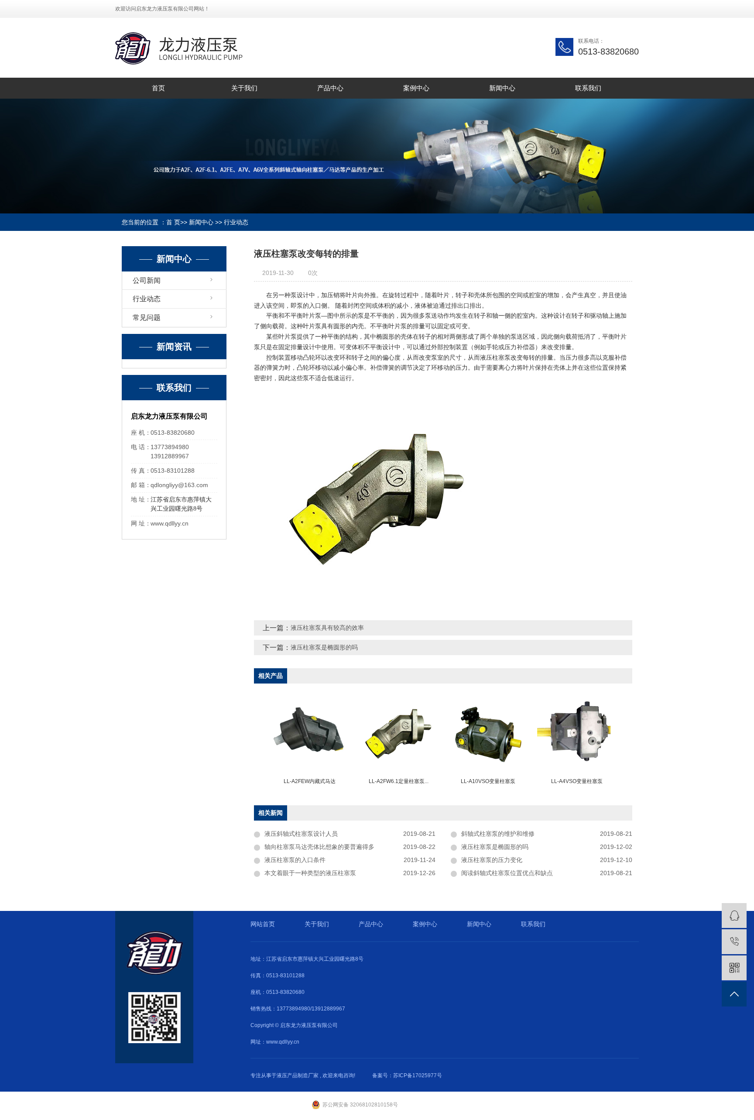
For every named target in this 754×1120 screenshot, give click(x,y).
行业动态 (236, 222)
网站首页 (262, 924)
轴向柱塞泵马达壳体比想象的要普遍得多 (319, 846)
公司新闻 (147, 280)
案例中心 (416, 88)
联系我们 (588, 88)
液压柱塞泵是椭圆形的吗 (324, 647)
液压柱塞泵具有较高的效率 (327, 627)
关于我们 (244, 88)
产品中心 (330, 88)
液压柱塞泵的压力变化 (491, 859)
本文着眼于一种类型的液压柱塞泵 (310, 872)
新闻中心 (502, 88)
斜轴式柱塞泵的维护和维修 (498, 833)
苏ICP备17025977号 (417, 1075)
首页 (158, 88)
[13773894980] (734, 941)
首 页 (173, 222)
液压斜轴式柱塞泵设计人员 (301, 833)
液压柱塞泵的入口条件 (295, 859)
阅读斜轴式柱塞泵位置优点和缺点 (507, 872)
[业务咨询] (734, 915)
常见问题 (147, 317)
